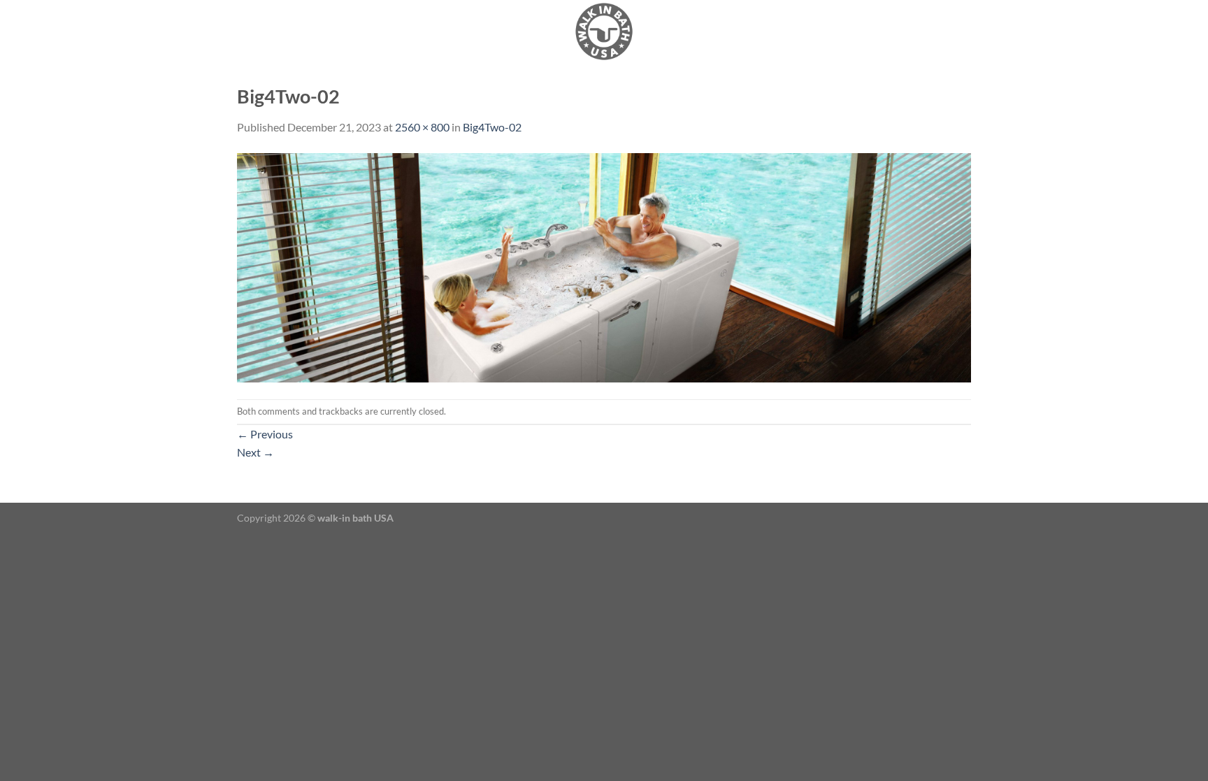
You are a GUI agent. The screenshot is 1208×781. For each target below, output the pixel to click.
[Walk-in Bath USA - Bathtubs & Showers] (604, 31)
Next (255, 452)
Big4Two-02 (492, 127)
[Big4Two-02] (604, 266)
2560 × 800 (422, 127)
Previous (265, 433)
